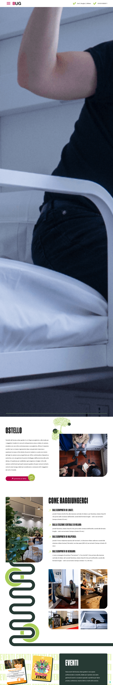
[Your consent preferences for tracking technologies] (110, 682)
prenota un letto (20, 479)
